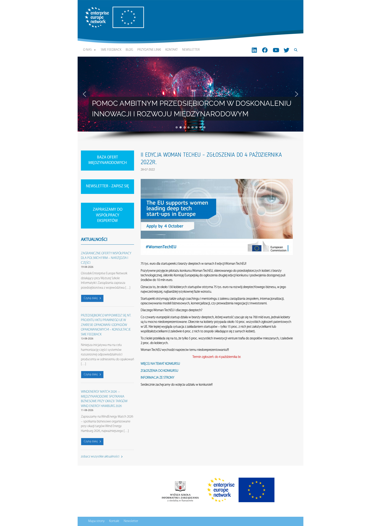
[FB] (265, 50)
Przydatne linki (149, 50)
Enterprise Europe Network (101, 9)
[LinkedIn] (254, 50)
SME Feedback (111, 50)
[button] (84, 94)
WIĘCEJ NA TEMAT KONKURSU (160, 364)
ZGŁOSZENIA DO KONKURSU (159, 371)
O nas (87, 50)
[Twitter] (286, 50)
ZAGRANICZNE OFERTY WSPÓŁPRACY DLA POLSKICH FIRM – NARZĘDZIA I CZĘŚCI (106, 258)
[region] (190, 99)
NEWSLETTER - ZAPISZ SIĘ (107, 186)
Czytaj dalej (91, 298)
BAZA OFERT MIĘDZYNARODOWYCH (107, 160)
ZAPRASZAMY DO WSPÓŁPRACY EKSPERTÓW (107, 215)
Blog (129, 50)
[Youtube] (276, 50)
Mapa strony (96, 521)
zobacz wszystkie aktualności (100, 456)
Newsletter (191, 50)
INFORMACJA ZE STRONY (157, 377)
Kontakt (171, 50)
